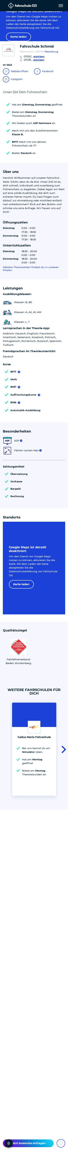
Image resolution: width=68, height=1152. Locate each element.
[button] (62, 749)
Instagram (17, 79)
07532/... (34, 56)
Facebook (47, 71)
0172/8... (34, 59)
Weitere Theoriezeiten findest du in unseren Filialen (31, 269)
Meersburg (51, 51)
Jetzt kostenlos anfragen (28, 1143)
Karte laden (18, 36)
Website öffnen (19, 71)
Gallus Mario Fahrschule (34, 737)
